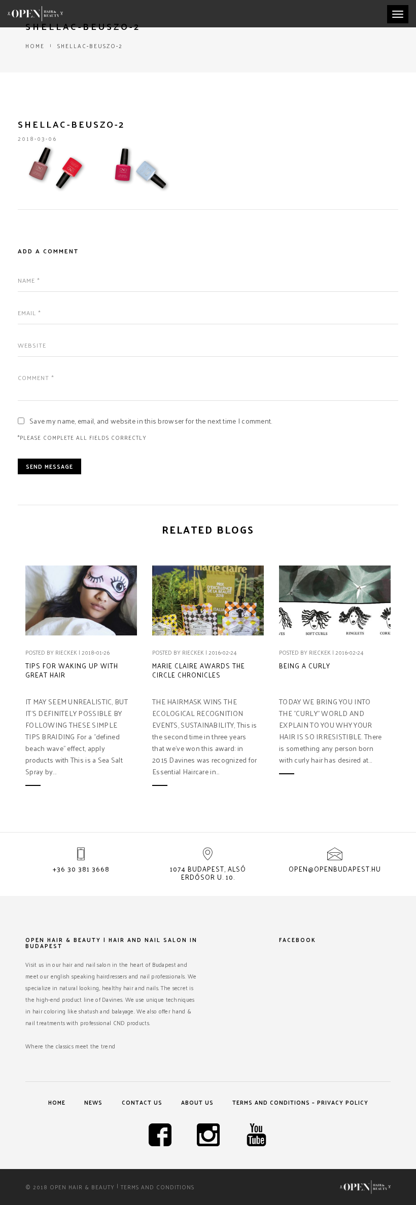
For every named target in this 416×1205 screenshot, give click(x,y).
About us (197, 1102)
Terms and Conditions (157, 1187)
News (93, 1102)
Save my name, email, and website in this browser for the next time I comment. (150, 421)
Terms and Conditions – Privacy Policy (300, 1102)
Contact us (142, 1102)
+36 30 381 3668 (81, 869)
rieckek (66, 652)
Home (35, 46)
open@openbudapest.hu (335, 869)
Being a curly (304, 665)
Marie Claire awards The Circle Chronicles (198, 670)
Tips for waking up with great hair (71, 670)
